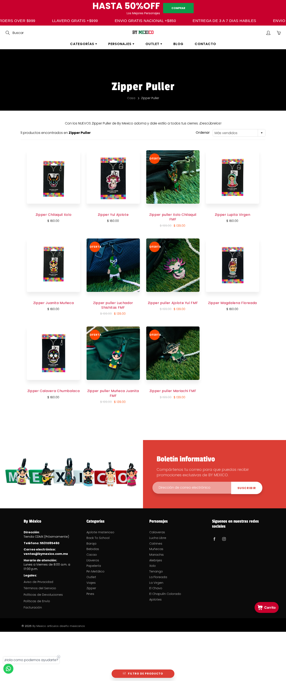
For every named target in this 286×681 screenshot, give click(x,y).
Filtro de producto (145, 674)
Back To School (98, 538)
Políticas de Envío (37, 601)
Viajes (91, 583)
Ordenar (203, 132)
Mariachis (156, 555)
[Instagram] (224, 538)
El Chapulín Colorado (165, 594)
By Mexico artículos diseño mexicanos (58, 626)
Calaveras (157, 532)
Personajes (120, 43)
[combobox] (239, 133)
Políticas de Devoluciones (43, 595)
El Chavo (155, 588)
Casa (131, 98)
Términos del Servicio (40, 588)
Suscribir (246, 488)
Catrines (155, 543)
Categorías (82, 43)
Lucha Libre (157, 538)
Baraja (91, 543)
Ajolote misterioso (100, 532)
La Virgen (156, 583)
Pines (90, 594)
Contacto (205, 43)
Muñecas (156, 549)
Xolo (152, 566)
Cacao (91, 555)
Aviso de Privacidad (38, 582)
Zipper (91, 588)
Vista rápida (53, 177)
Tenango (156, 571)
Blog (178, 43)
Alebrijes (155, 560)
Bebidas (92, 549)
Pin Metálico (95, 571)
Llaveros (92, 560)
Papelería (93, 566)
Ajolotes (155, 599)
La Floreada (158, 577)
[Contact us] (8, 669)
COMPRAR (178, 8)
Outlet (153, 43)
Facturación (33, 607)
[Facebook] (214, 538)
